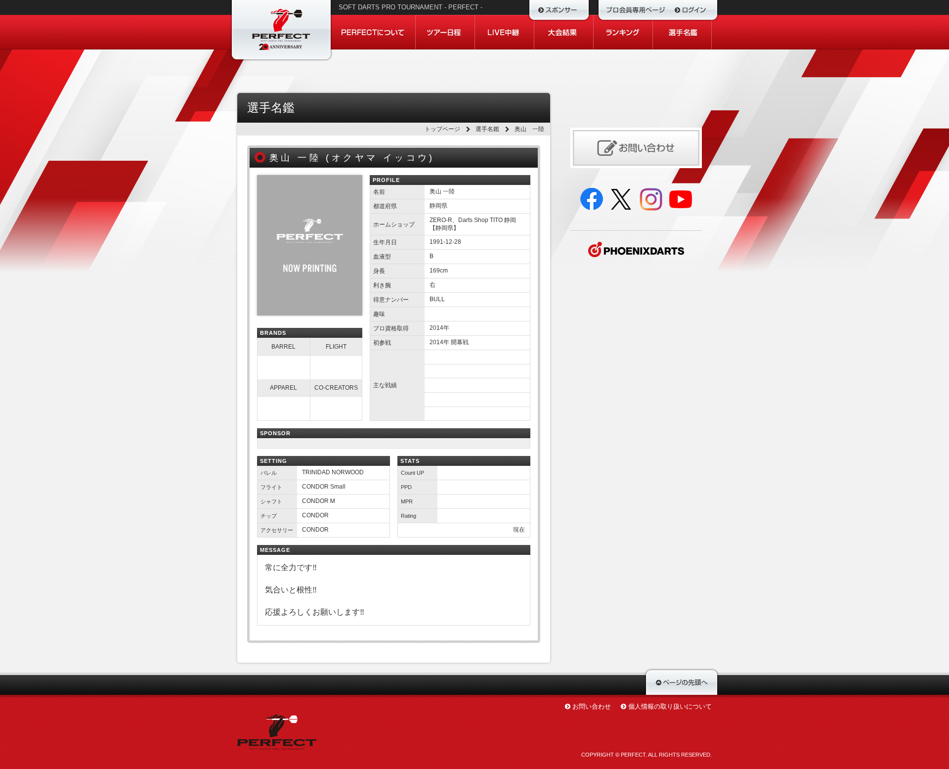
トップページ (442, 129)
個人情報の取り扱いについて (670, 706)
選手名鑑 (487, 129)
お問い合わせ (591, 706)
